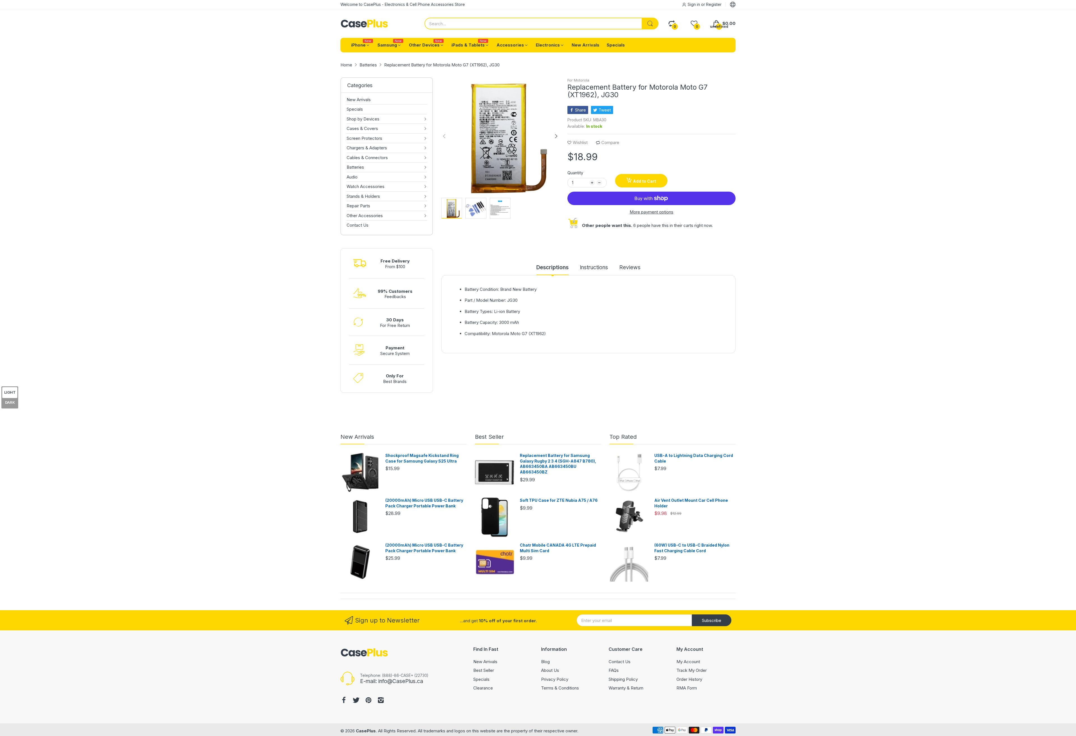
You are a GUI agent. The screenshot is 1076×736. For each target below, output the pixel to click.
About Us (550, 670)
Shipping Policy (623, 679)
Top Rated (623, 436)
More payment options (651, 212)
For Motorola (578, 80)
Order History (689, 679)
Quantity (575, 172)
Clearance (483, 688)
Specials (481, 679)
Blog (545, 661)
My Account (688, 661)
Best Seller (489, 436)
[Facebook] (343, 701)
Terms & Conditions (560, 688)
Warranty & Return (626, 688)
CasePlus (366, 730)
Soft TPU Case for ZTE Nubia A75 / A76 (559, 500)
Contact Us (619, 661)
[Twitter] (356, 701)
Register (714, 4)
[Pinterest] (368, 701)
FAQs (614, 670)
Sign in (694, 4)
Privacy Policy (554, 679)
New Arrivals (357, 436)
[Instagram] (380, 701)
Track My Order (691, 670)
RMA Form (686, 688)
